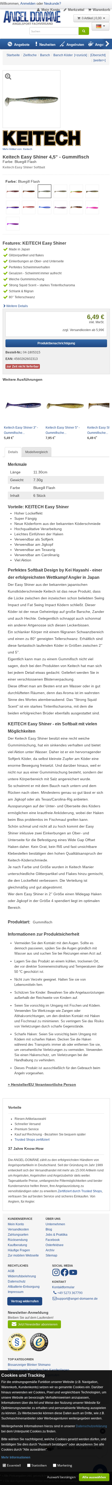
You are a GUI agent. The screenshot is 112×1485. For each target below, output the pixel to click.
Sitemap (51, 1255)
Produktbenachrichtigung (56, 343)
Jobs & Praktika (56, 1234)
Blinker (32, 1365)
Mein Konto (50, 10)
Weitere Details (17, 306)
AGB (11, 1271)
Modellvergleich (36, 452)
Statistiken (39, 1465)
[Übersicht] (97, 55)
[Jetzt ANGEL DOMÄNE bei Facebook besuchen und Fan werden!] (56, 1275)
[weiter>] (99, 60)
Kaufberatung (17, 1245)
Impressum (15, 1292)
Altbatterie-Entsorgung (24, 1287)
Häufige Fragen (19, 1250)
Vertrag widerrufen (25, 1301)
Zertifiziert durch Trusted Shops (80, 1191)
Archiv (50, 1250)
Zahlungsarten (18, 1234)
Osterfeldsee (55, 1245)
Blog (49, 1229)
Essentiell (14, 1465)
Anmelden (27, 3)
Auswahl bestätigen (61, 1477)
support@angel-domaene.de (77, 1298)
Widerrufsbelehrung (22, 1276)
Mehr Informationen (15, 1457)
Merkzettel (76, 10)
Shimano (44, 1365)
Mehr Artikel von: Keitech (17, 149)
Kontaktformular (63, 1287)
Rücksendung (18, 1240)
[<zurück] (80, 55)
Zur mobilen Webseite (23, 1255)
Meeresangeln (18, 1370)
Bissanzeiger (17, 1365)
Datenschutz (17, 1281)
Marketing (64, 1465)
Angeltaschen (38, 1370)
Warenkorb (101, 10)
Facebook (53, 1240)
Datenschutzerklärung (91, 1426)
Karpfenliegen (59, 1370)
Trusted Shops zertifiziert (32, 1139)
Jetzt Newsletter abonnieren (38, 1324)
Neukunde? (52, 3)
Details (13, 452)
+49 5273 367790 (70, 1293)
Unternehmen (55, 1224)
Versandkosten (18, 1229)
